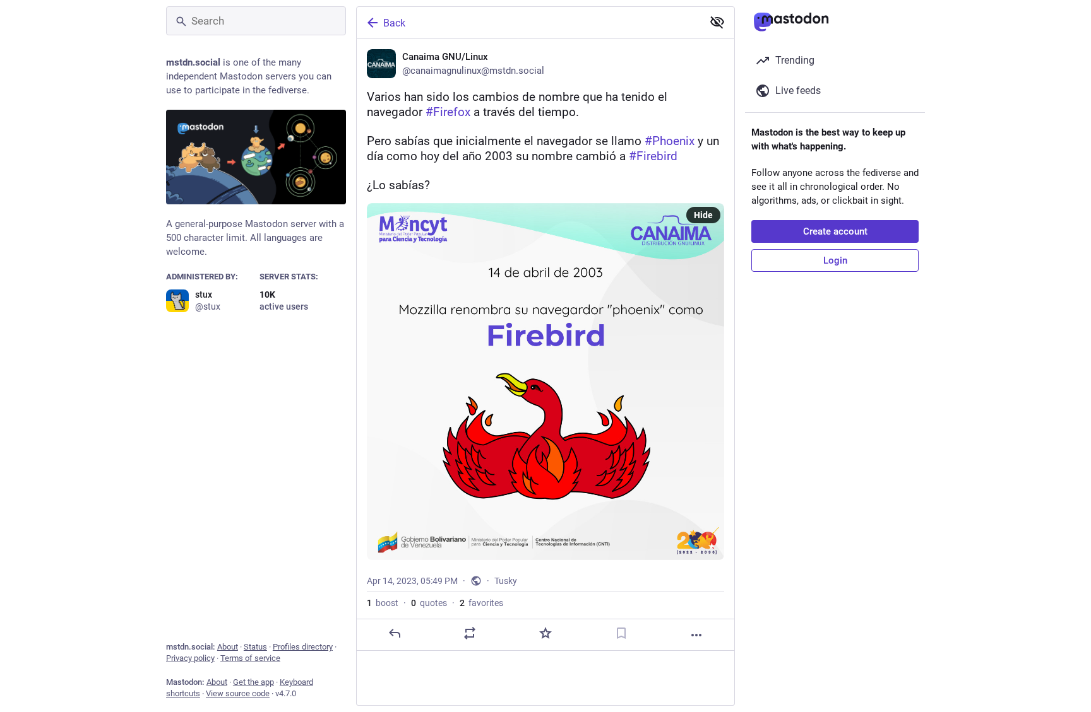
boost (382, 603)
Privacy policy (190, 658)
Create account (835, 231)
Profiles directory (303, 646)
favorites (481, 603)
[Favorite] (545, 633)
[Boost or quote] (469, 633)
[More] (696, 635)
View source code (238, 693)
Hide (703, 215)
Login (835, 260)
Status (255, 646)
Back (394, 23)
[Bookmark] (621, 633)
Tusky (505, 581)
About (227, 646)
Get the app (253, 682)
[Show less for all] (717, 22)
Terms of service (250, 658)
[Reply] (394, 633)
